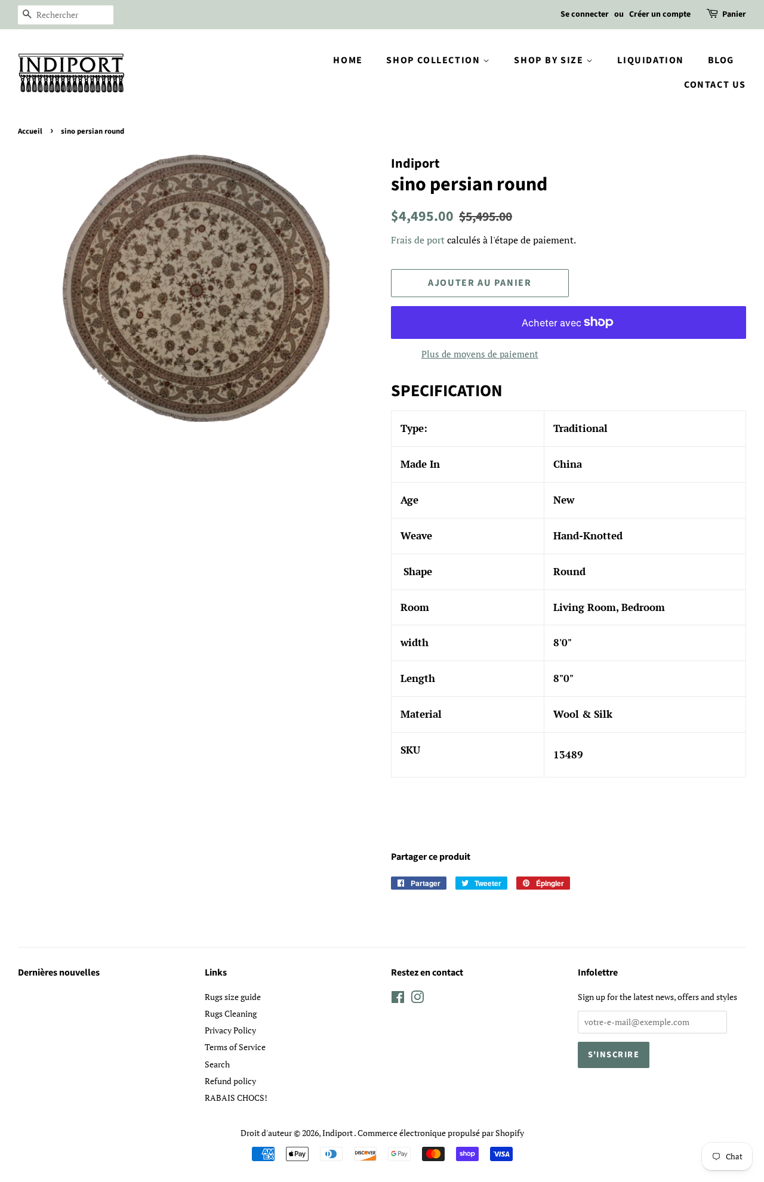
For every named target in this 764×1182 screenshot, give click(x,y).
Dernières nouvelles (59, 972)
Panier (734, 14)
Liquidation (650, 60)
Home (347, 60)
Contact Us (715, 84)
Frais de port (418, 239)
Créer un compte (660, 14)
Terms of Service (235, 1047)
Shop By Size (550, 60)
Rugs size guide (233, 996)
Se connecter (584, 14)
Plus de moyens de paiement (479, 354)
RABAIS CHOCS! (236, 1097)
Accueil (30, 131)
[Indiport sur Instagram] (417, 999)
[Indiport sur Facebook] (398, 999)
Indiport (338, 1132)
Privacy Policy (230, 1030)
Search (217, 1064)
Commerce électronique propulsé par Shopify (441, 1132)
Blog (721, 60)
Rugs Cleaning (231, 1013)
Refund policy (230, 1081)
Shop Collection (434, 60)
